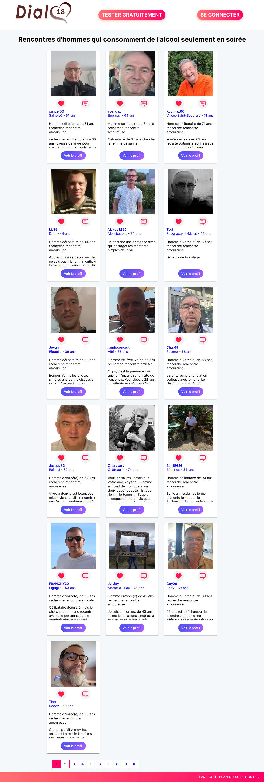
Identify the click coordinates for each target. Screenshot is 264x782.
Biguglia (55, 352)
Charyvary (116, 465)
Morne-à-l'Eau (119, 588)
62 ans (69, 470)
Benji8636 (174, 465)
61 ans (71, 115)
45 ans (138, 588)
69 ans (183, 588)
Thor (53, 702)
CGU (212, 777)
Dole (52, 233)
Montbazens (117, 233)
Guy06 (171, 584)
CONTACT (253, 777)
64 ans (129, 115)
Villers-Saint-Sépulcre (183, 115)
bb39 (53, 229)
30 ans (136, 233)
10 (134, 764)
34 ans (188, 470)
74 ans (133, 470)
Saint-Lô (55, 115)
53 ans (70, 588)
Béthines (173, 470)
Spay (170, 588)
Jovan (54, 347)
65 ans (122, 352)
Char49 (172, 347)
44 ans (65, 233)
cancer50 (56, 111)
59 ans (205, 233)
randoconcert (119, 347)
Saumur (172, 352)
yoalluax (114, 111)
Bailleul (54, 470)
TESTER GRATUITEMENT (132, 15)
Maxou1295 (117, 229)
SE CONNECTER (220, 15)
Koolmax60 (175, 111)
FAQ (202, 777)
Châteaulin (116, 470)
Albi (111, 352)
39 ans (70, 352)
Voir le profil (73, 155)
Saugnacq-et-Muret (181, 233)
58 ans (187, 352)
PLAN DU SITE (230, 777)
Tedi (169, 229)
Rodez (54, 706)
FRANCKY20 (59, 584)
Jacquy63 (57, 465)
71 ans (208, 115)
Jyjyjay (113, 584)
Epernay (114, 115)
